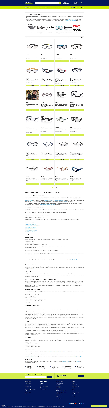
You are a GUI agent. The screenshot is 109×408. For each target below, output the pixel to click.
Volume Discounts (59, 398)
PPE (31, 7)
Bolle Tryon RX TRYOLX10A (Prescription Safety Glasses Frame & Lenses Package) (61, 56)
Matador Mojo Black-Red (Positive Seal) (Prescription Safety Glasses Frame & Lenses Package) (61, 80)
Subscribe (49, 377)
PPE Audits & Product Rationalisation (61, 390)
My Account (42, 384)
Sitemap (26, 393)
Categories (73, 390)
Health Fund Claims (28, 392)
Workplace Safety (62, 351)
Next (81, 187)
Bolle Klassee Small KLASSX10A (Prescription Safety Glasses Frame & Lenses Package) (32, 154)
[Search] (60, 3)
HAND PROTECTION (52, 7)
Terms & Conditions (28, 386)
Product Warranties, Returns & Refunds (30, 389)
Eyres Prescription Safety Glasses (30, 227)
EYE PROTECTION (35, 7)
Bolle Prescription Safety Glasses (30, 222)
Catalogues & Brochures (75, 392)
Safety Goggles (30, 200)
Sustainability (74, 387)
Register (41, 383)
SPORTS (82, 7)
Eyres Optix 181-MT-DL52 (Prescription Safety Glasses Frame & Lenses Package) (61, 129)
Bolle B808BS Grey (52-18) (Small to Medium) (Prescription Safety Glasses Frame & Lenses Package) (46, 105)
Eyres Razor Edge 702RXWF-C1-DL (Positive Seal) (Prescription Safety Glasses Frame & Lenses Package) (76, 105)
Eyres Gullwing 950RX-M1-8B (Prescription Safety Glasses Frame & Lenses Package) (61, 105)
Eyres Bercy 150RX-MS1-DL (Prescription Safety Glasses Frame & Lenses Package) (76, 129)
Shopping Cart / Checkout (44, 386)
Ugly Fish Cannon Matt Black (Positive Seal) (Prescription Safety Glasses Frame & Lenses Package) (46, 80)
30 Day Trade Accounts (59, 384)
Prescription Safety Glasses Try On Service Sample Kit (32, 105)
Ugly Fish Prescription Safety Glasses (31, 231)
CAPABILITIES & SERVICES (78, 7)
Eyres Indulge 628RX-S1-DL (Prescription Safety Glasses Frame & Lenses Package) (46, 129)
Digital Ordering (58, 386)
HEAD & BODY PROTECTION (63, 7)
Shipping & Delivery (28, 383)
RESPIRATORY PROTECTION (57, 7)
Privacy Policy (63, 406)
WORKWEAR (73, 7)
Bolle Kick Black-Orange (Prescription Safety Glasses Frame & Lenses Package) (32, 80)
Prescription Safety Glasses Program (70, 20)
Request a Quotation (59, 395)
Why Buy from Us (74, 384)
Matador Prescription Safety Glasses (30, 228)
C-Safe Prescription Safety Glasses (30, 224)
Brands (73, 389)
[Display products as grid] (81, 37)
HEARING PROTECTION (47, 7)
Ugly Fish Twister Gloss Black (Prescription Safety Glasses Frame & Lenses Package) (76, 154)
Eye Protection (71, 19)
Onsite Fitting (58, 389)
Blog (72, 395)
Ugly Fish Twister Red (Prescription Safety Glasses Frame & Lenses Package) (46, 179)
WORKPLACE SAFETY (68, 7)
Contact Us (32, 268)
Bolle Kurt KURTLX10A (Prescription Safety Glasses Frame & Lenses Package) (46, 56)
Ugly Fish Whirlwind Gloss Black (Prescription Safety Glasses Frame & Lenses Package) (32, 179)
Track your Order (42, 387)
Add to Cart (32, 85)
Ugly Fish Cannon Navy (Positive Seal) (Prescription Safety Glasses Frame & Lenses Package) (76, 179)
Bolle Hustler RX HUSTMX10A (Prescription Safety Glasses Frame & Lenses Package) (76, 56)
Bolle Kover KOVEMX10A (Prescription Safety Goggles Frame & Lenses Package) (76, 80)
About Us (73, 383)
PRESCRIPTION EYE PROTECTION (41, 7)
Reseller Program (74, 393)
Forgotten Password (43, 389)
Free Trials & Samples (59, 387)
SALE (29, 7)
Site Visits (57, 396)
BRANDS (26, 7)
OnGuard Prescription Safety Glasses (31, 230)
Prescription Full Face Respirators (58, 200)
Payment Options (27, 384)
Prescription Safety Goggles (48, 200)
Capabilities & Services (65, 361)
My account (75, 3)
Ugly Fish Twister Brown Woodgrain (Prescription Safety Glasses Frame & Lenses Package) (61, 179)
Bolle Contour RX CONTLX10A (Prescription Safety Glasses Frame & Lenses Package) (32, 56)
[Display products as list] (82, 37)
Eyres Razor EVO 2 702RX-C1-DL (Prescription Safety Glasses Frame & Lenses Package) (32, 130)
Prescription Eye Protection (49, 351)
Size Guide (26, 390)
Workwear (57, 351)
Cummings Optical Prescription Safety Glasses (32, 225)
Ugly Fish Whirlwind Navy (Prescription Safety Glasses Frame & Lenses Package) (46, 154)
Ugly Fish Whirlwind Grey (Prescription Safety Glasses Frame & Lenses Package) (61, 154)
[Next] (81, 28)
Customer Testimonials (75, 386)
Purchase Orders (58, 393)
